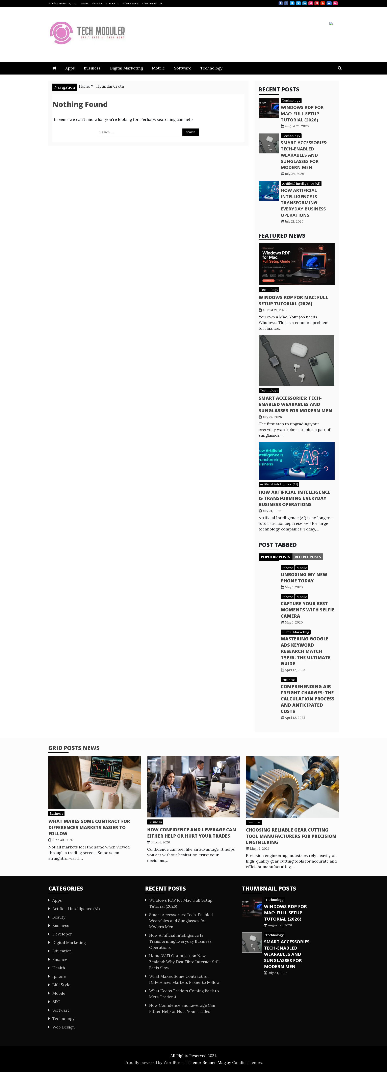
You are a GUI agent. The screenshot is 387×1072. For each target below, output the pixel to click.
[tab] (275, 556)
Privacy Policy (130, 3)
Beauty (59, 917)
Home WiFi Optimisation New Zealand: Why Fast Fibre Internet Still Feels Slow (184, 961)
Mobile (158, 67)
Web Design (63, 1027)
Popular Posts (275, 556)
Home (84, 3)
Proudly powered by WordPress (154, 1062)
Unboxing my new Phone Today (304, 577)
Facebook (281, 3)
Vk (329, 3)
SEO (56, 1001)
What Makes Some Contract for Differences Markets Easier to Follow (89, 827)
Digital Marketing (126, 67)
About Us (97, 3)
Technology (211, 67)
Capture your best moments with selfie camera (307, 609)
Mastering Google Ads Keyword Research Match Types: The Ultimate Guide (306, 651)
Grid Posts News (74, 748)
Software (182, 67)
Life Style (61, 984)
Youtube (322, 3)
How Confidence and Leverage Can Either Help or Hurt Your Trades (191, 833)
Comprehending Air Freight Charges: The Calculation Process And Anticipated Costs (307, 698)
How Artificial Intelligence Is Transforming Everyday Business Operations (303, 202)
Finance (59, 959)
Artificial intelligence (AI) (301, 183)
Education (62, 950)
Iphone (287, 568)
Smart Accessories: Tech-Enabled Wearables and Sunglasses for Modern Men (304, 154)
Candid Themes (247, 1062)
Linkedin (304, 3)
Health (58, 967)
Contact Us (112, 3)
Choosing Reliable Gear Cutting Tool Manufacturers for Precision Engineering (291, 836)
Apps (70, 67)
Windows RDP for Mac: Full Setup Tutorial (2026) (302, 113)
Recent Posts (308, 556)
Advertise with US (152, 3)
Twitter (292, 3)
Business (92, 67)
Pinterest (316, 3)
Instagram (310, 3)
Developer (62, 933)
